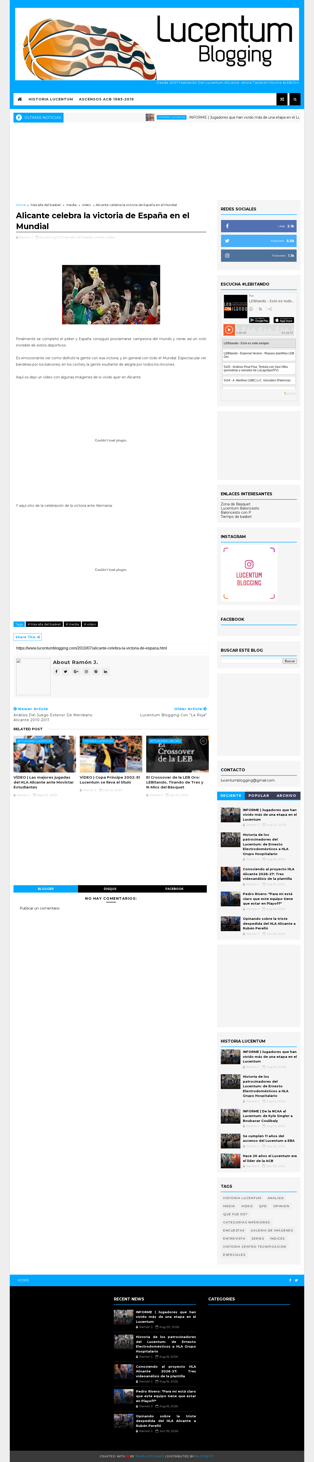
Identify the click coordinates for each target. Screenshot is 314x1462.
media (71, 205)
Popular (259, 795)
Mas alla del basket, (78, 237)
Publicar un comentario (40, 908)
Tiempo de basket (236, 516)
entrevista (234, 1238)
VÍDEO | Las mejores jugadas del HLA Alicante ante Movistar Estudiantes (43, 782)
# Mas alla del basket (44, 624)
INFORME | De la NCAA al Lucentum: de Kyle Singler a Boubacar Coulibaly (268, 1116)
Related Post (28, 729)
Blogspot (204, 1456)
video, (111, 237)
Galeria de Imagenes (272, 1230)
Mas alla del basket (46, 205)
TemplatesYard (149, 1456)
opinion (281, 1206)
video (86, 205)
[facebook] (290, 1280)
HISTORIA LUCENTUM (51, 99)
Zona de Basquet (235, 504)
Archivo (287, 795)
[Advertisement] (157, 160)
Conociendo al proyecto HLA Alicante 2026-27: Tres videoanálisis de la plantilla (268, 874)
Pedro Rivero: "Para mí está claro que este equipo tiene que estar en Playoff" (268, 898)
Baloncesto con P (236, 512)
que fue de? (235, 1214)
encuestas (234, 1230)
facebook (174, 889)
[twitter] (296, 1280)
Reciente (231, 795)
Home (21, 205)
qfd (263, 1206)
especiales (234, 1254)
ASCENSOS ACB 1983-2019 (106, 99)
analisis (276, 1198)
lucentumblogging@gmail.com (248, 780)
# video (90, 624)
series (257, 1238)
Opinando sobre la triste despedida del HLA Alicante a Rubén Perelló (269, 923)
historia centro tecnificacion (254, 1246)
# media (72, 624)
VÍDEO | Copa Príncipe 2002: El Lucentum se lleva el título (110, 780)
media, (99, 237)
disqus (110, 889)
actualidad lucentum (34, 741)
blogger (46, 889)
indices (277, 1238)
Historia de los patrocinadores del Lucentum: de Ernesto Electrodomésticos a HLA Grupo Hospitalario (265, 844)
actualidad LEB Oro (165, 741)
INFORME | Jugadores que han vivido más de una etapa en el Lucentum (230, 117)
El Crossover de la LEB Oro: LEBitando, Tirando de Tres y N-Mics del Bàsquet (174, 782)
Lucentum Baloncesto (240, 508)
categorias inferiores (246, 1222)
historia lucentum (150, 117)
